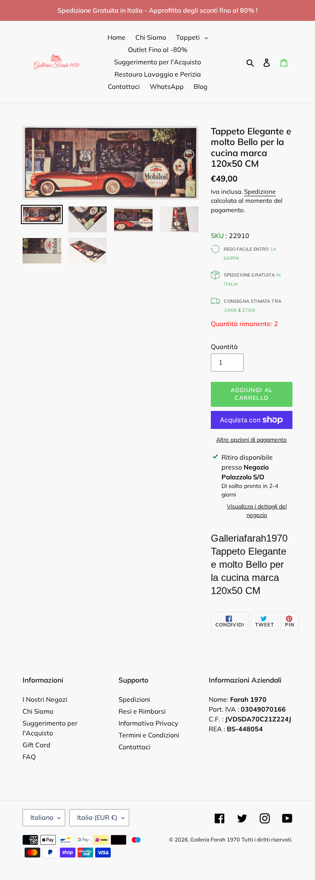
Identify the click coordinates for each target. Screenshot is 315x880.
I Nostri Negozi (45, 699)
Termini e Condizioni (149, 735)
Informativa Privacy (148, 723)
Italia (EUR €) (97, 817)
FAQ (29, 757)
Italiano (41, 817)
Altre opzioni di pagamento (251, 439)
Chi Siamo (38, 711)
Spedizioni (134, 699)
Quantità (224, 346)
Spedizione (260, 191)
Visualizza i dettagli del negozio (257, 511)
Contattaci (135, 747)
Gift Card (36, 745)
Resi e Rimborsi (142, 711)
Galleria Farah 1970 (215, 839)
